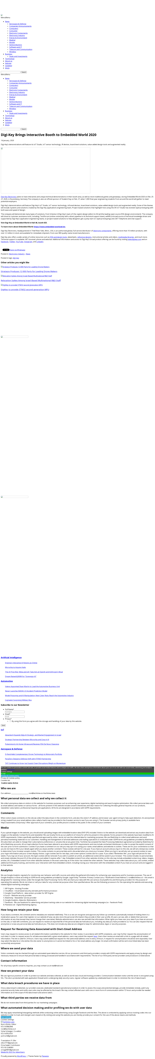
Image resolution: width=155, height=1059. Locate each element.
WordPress (21, 1056)
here (95, 936)
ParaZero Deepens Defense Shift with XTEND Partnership (28, 759)
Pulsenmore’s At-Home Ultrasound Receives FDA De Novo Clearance (32, 744)
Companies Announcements (20, 26)
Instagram (28, 242)
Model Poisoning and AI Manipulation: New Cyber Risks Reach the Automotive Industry (39, 695)
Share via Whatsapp (17, 250)
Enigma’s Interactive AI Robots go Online (21, 663)
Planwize (45, 1056)
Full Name (9, 709)
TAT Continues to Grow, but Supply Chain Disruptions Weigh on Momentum (35, 763)
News (7, 21)
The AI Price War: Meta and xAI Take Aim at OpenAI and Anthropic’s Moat (34, 672)
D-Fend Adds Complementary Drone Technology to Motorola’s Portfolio (33, 754)
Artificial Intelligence (11, 657)
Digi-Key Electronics (8, 197)
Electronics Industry (17, 35)
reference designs (84, 237)
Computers (13, 28)
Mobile (12, 42)
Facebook (4, 242)
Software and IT (15, 47)
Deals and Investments (18, 56)
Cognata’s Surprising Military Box (18, 700)
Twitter (12, 242)
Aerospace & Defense (17, 24)
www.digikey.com (134, 239)
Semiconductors (15, 45)
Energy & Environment (18, 38)
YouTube (19, 242)
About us (8, 61)
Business (8, 54)
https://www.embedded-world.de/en (49, 227)
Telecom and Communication (20, 49)
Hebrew (8, 63)
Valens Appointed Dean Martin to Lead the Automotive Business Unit (32, 686)
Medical (12, 40)
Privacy (8, 719)
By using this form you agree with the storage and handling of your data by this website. (47, 721)
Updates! (8, 66)
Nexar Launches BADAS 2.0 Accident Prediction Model (26, 691)
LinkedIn (39, 242)
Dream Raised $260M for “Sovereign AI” (20, 676)
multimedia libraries (126, 237)
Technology (9, 59)
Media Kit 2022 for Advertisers (13, 1052)
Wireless (12, 52)
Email (7, 714)
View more (11, 770)
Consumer (13, 31)
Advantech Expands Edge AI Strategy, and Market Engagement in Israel (33, 735)
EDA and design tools (58, 237)
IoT (2, 729)
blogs (7, 68)
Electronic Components (18, 33)
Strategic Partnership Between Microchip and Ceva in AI (27, 739)
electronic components (102, 231)
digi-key (16, 258)
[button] (5, 17)
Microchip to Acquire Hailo (15, 667)
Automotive (7, 681)
